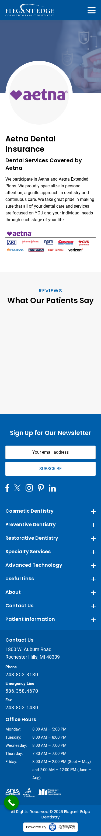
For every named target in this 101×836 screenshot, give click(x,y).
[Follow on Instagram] (29, 488)
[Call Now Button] (11, 802)
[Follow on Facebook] (7, 488)
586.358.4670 (21, 691)
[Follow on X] (17, 488)
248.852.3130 (21, 674)
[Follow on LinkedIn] (52, 488)
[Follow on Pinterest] (41, 488)
